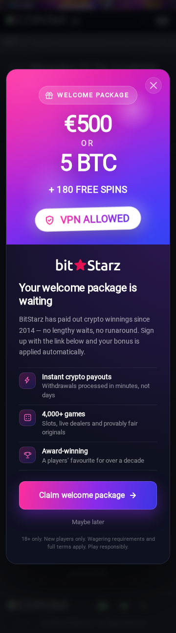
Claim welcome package (82, 495)
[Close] (153, 85)
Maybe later (88, 522)
